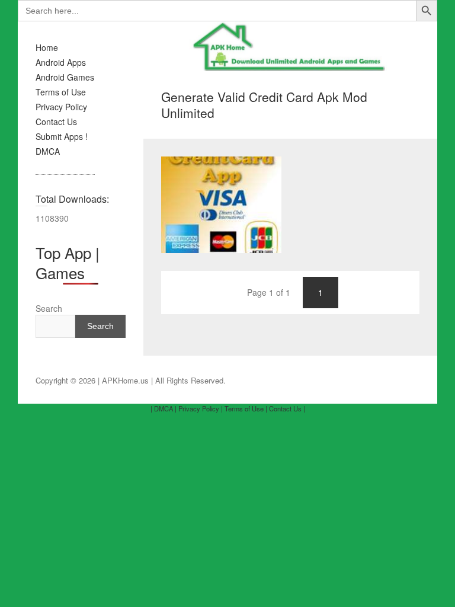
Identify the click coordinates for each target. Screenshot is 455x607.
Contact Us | (287, 408)
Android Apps (61, 62)
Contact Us (56, 121)
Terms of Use (61, 92)
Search (49, 308)
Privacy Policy (61, 107)
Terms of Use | (246, 408)
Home (47, 47)
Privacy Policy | (200, 408)
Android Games (65, 77)
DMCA (48, 151)
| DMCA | (163, 408)
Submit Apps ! (62, 136)
